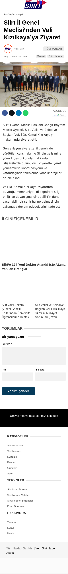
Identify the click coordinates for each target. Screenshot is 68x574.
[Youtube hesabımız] (43, 568)
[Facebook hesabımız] (11, 568)
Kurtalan (11, 29)
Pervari (10, 51)
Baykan (10, 44)
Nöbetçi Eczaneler (18, 81)
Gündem (10, 73)
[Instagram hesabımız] (33, 568)
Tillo (8, 66)
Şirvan (9, 59)
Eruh (8, 37)
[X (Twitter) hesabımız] (22, 568)
